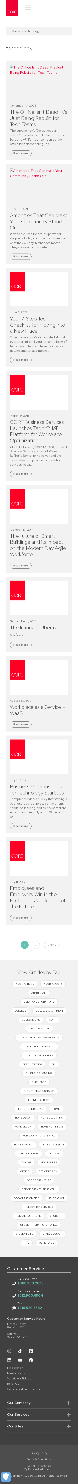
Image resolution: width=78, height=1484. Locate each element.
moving (26, 1162)
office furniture (39, 1180)
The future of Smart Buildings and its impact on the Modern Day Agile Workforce (38, 545)
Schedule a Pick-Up (19, 1378)
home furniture (52, 1126)
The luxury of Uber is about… (33, 631)
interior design (53, 1144)
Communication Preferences (25, 1389)
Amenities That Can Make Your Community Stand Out (39, 221)
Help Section (15, 1367)
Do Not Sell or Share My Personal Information (39, 1467)
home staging (23, 1144)
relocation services (39, 1207)
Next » (51, 945)
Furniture (39, 1082)
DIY (54, 1064)
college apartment (49, 1010)
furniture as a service (39, 1091)
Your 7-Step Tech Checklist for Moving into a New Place (37, 325)
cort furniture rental (39, 1046)
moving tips (49, 1162)
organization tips (26, 1198)
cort (52, 1019)
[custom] (9, 1351)
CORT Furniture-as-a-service (39, 1037)
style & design (52, 1233)
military (53, 1153)
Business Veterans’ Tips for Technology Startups (37, 790)
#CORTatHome (25, 983)
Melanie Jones (28, 1153)
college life (31, 1019)
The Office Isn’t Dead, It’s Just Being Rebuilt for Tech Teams (38, 118)
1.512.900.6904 (30, 1295)
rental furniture (28, 1216)
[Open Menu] (28, 8)
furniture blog (39, 1100)
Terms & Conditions (39, 1459)
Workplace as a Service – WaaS (37, 710)
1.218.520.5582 (30, 1308)
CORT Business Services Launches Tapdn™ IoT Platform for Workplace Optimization (37, 431)
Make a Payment (17, 1373)
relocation (56, 1198)
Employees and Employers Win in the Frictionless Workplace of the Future (38, 897)
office (24, 1171)
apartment (39, 992)
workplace (46, 1242)
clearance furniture (39, 1001)
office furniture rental (39, 1189)
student (56, 1216)
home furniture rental (39, 1135)
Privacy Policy (39, 1453)
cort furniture (39, 1028)
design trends (32, 1064)
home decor (23, 1117)
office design (48, 1171)
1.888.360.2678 (31, 1283)
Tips (26, 1242)
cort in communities (39, 1055)
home (56, 1109)
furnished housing (39, 1073)
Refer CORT (15, 1383)
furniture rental (30, 1109)
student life (24, 1233)
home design (23, 1126)
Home (16, 31)
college (20, 1010)
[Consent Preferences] (6, 1477)
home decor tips (52, 1117)
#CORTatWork (53, 983)
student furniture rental (38, 1224)
